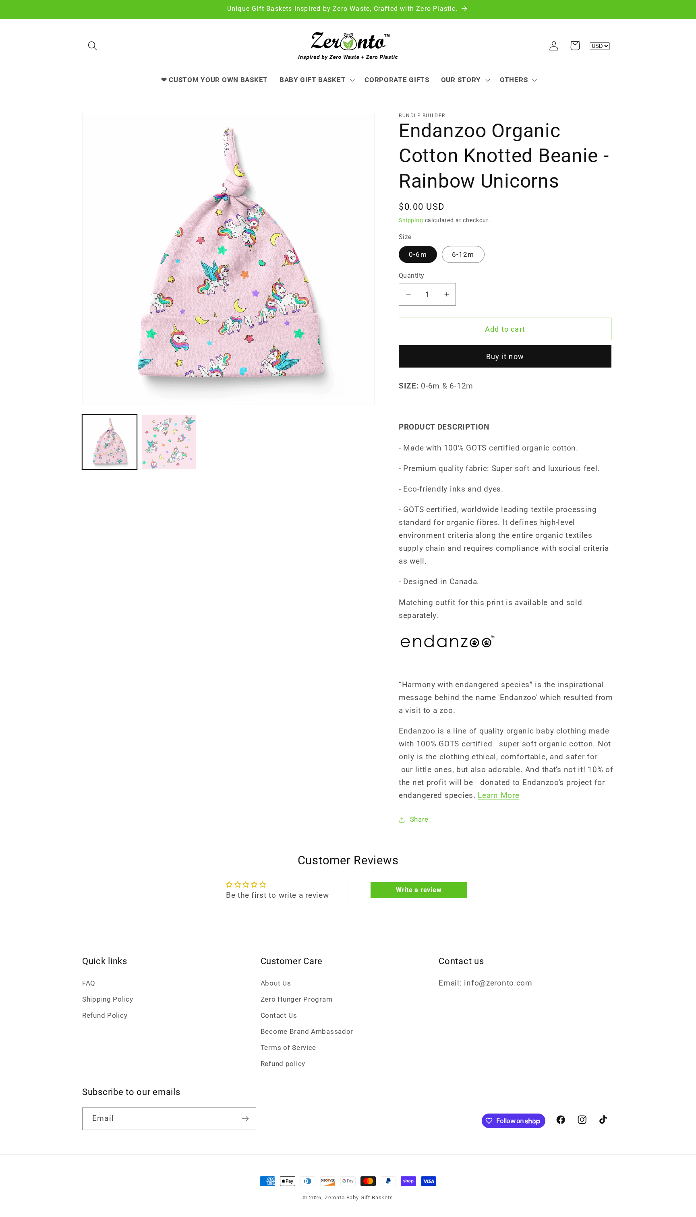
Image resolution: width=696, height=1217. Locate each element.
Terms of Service (289, 1047)
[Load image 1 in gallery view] (109, 442)
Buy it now (505, 356)
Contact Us (279, 1015)
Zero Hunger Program (297, 999)
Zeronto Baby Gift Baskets (359, 1197)
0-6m (418, 254)
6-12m (463, 254)
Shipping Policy (107, 999)
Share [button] (419, 819)
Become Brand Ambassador (307, 1031)
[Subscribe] (245, 1118)
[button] (93, 45)
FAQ (88, 983)
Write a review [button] (418, 890)
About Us (276, 983)
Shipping (411, 220)
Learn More (498, 795)
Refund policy (283, 1064)
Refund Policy (104, 1015)
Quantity (412, 275)
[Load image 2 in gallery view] (169, 442)
